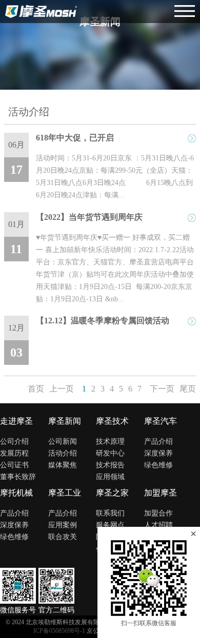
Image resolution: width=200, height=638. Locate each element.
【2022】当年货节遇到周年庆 (89, 217)
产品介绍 (158, 441)
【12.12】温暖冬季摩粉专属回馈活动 (102, 320)
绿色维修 (158, 465)
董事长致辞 (18, 477)
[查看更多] (192, 138)
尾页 (187, 388)
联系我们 (110, 513)
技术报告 (110, 465)
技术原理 (110, 441)
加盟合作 (158, 513)
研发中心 (110, 453)
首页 (36, 388)
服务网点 (110, 525)
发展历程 (14, 453)
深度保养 (158, 453)
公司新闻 (62, 441)
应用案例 (62, 525)
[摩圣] (41, 11)
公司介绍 (14, 441)
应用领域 (110, 477)
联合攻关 (62, 537)
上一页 (61, 388)
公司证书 (14, 465)
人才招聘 (158, 525)
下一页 (162, 388)
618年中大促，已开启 (75, 137)
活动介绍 (62, 453)
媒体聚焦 (62, 465)
